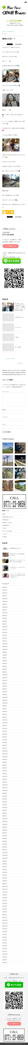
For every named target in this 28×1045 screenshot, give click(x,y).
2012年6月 (4, 903)
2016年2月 (4, 779)
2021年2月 (4, 638)
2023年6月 (4, 621)
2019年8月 (4, 677)
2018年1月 (4, 717)
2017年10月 (5, 722)
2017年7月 (4, 731)
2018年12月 (5, 697)
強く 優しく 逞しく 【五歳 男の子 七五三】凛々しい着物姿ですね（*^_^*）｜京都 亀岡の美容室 (20, 307)
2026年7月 (4, 590)
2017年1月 (4, 748)
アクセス (4, 528)
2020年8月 (4, 655)
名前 (4, 409)
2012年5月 (4, 906)
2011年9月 (4, 928)
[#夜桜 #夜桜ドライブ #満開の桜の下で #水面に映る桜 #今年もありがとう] (20, 448)
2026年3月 (4, 593)
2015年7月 (4, 799)
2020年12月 (5, 643)
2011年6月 (4, 937)
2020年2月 (4, 669)
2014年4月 (4, 841)
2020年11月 (5, 646)
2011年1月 (4, 951)
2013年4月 (4, 875)
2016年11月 (5, 753)
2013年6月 (4, 869)
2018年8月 (4, 705)
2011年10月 (5, 926)
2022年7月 (4, 624)
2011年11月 (5, 923)
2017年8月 (4, 728)
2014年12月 (5, 818)
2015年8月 (4, 796)
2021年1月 (4, 641)
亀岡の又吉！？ (12, 31)
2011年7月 (4, 934)
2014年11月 (5, 821)
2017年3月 (4, 742)
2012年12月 (5, 886)
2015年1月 (4, 816)
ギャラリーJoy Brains (7, 531)
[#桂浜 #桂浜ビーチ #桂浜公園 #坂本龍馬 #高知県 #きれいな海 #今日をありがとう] (20, 473)
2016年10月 (5, 756)
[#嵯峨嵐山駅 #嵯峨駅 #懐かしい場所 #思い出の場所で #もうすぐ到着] (7, 473)
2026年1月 (4, 595)
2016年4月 (4, 773)
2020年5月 (4, 663)
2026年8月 (4, 587)
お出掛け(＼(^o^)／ (19, 317)
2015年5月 (4, 804)
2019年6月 (4, 683)
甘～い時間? (18, 347)
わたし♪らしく (18, 327)
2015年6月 (4, 801)
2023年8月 (4, 618)
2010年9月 (4, 957)
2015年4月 (4, 807)
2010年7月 (4, 962)
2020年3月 (4, 666)
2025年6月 (4, 604)
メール (4, 417)
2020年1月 (4, 672)
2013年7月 (4, 866)
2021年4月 (4, 632)
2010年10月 (5, 954)
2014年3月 (4, 844)
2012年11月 (5, 889)
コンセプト (4, 533)
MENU (3, 514)
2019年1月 (4, 694)
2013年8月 (4, 863)
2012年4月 (4, 909)
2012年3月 (4, 911)
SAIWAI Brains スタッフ (8, 517)
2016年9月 (4, 759)
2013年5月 (4, 872)
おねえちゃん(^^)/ (10, 358)
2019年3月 (4, 691)
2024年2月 (4, 610)
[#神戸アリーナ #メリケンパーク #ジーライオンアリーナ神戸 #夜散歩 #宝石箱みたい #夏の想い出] (20, 460)
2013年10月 (5, 858)
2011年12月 (5, 920)
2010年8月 (4, 959)
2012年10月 (5, 892)
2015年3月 (4, 810)
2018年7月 (4, 708)
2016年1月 (4, 782)
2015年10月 (5, 790)
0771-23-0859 (15, 21)
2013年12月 (5, 852)
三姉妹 (16, 337)
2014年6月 (4, 835)
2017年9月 (4, 725)
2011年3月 (4, 945)
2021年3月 (4, 635)
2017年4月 (4, 739)
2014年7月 (4, 832)
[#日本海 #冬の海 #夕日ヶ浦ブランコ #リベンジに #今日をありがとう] (7, 460)
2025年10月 (5, 601)
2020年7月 (4, 657)
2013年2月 (4, 880)
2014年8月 (4, 830)
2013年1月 (4, 883)
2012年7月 (4, 900)
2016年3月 (4, 776)
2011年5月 (4, 940)
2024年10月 (5, 607)
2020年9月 (4, 652)
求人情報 (4, 536)
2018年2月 (4, 714)
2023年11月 (5, 612)
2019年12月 (5, 674)
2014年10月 (5, 824)
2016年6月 (4, 768)
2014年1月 (4, 849)
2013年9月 (4, 861)
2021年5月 (4, 629)
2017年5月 (4, 737)
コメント (5, 391)
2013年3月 (4, 878)
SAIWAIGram (5, 519)
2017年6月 (4, 734)
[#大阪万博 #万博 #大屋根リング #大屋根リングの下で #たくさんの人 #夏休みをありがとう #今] (7, 485)
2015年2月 (4, 813)
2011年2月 (4, 948)
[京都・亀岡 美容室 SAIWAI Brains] (14, 6)
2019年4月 (4, 689)
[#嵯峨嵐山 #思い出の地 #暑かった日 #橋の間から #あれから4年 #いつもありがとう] (20, 485)
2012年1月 (4, 917)
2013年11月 (5, 855)
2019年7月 (4, 680)
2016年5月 (4, 770)
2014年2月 (4, 847)
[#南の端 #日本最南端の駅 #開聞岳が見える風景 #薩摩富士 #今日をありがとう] (7, 448)
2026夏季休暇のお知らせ (15, 548)
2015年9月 (4, 793)
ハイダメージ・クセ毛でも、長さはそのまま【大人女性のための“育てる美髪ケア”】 (17, 575)
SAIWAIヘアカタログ (7, 522)
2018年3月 (4, 711)
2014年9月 (4, 827)
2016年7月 (4, 765)
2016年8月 (4, 762)
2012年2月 (4, 914)
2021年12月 (5, 626)
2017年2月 (4, 745)
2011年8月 (4, 931)
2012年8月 (4, 897)
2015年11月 (5, 787)
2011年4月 (4, 942)
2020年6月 (4, 660)
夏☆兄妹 (20, 363)
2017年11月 (5, 720)
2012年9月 (4, 895)
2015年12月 (5, 784)
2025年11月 (5, 598)
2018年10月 (5, 703)
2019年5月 (4, 686)
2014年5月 (4, 838)
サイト (4, 424)
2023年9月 (4, 615)
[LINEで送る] (18, 44)
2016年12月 (5, 751)
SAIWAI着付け (5, 525)
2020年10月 (5, 649)
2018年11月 (5, 700)
